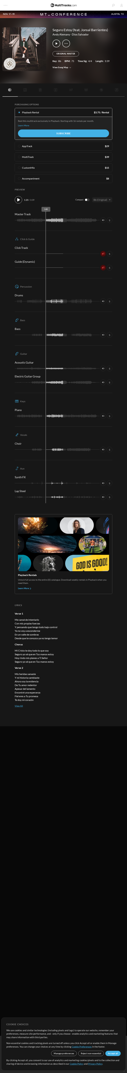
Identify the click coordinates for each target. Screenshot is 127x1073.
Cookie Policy (76, 1063)
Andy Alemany (61, 34)
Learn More (23, 125)
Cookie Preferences (82, 1046)
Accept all (113, 1053)
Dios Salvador (80, 34)
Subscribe (63, 133)
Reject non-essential (91, 1053)
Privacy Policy (95, 1063)
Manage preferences (64, 1053)
